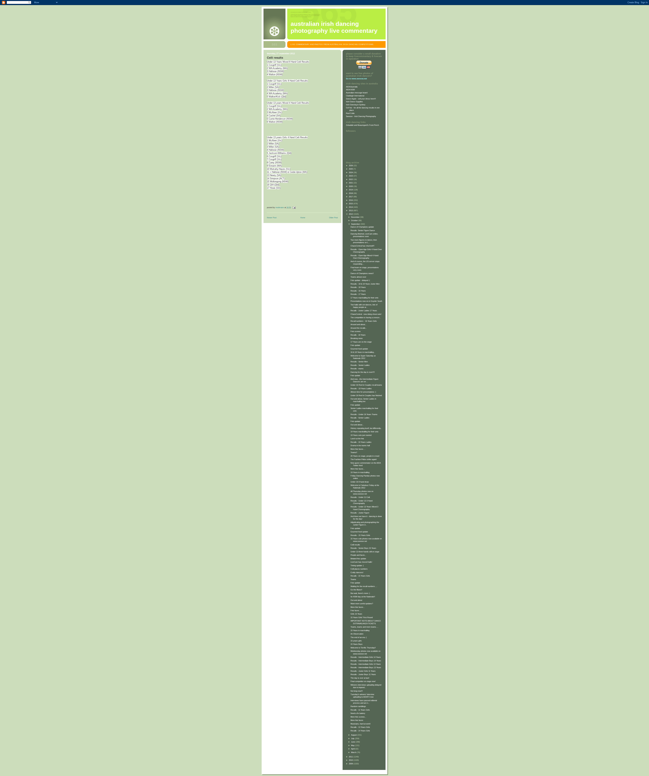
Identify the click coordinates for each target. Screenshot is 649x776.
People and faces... (358, 555)
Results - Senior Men (359, 362)
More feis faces (357, 720)
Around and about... (359, 324)
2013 (351, 210)
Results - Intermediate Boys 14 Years (366, 661)
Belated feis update (358, 559)
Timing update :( (357, 566)
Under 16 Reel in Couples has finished (366, 395)
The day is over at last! (360, 678)
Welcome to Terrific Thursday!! (363, 648)
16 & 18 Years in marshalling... (363, 352)
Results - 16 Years (358, 291)
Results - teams (357, 369)
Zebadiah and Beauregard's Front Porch (362, 125)
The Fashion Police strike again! (364, 459)
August (354, 735)
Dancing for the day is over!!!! (363, 372)
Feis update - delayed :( (360, 280)
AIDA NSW (350, 90)
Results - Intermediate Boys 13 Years (366, 667)
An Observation (357, 634)
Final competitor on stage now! (363, 681)
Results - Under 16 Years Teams (364, 414)
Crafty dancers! (357, 572)
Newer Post (272, 218)
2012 (351, 214)
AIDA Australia (351, 87)
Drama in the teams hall (360, 445)
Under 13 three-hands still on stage (365, 552)
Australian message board (356, 93)
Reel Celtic (350, 113)
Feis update (355, 345)
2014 (351, 207)
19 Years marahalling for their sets (364, 432)
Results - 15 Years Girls (360, 535)
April (353, 749)
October (354, 220)
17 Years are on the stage (361, 342)
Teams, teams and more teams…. (364, 627)
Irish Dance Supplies (354, 102)
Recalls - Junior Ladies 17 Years (364, 311)
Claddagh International (355, 96)
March (354, 752)
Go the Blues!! (356, 590)
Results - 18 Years (358, 287)
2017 (351, 197)
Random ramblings (358, 706)
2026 (351, 165)
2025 (351, 169)
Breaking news (357, 338)
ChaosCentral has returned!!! (362, 246)
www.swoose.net (359, 79)
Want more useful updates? (362, 604)
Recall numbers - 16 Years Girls (364, 321)
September (355, 224)
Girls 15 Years (356, 614)
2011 (351, 757)
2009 (351, 764)
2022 (351, 179)
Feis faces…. (356, 610)
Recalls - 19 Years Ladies (361, 442)
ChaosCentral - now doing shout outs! (366, 314)
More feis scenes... (358, 717)
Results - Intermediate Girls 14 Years (366, 657)
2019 (351, 190)
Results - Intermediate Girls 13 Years (366, 664)
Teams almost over (358, 277)
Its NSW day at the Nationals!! (363, 597)
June (353, 742)
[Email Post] (294, 207)
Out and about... (357, 425)
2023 (351, 176)
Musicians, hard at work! (361, 724)
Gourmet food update (359, 349)
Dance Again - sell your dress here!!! (361, 99)
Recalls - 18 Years (358, 335)
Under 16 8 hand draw (360, 482)
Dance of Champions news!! (362, 273)
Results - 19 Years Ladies (361, 388)
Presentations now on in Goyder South (366, 301)
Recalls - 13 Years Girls (360, 727)
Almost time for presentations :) (363, 392)
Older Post (333, 218)
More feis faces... (358, 469)
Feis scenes (356, 331)
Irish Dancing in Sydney (355, 105)
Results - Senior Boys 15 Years (363, 548)
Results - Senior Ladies (360, 365)
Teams (353, 579)
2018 (351, 193)
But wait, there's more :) (360, 593)
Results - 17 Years (358, 294)
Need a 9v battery (358, 713)
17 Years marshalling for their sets (364, 298)
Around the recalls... (359, 328)
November (355, 217)
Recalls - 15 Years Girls (360, 576)
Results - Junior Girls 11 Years (363, 671)
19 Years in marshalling (360, 472)
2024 (351, 172)
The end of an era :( (359, 637)
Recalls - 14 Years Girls (360, 731)
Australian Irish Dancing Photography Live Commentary (334, 27)
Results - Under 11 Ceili (360, 497)
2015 (351, 204)
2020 (351, 186)
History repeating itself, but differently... (366, 428)
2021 (351, 183)
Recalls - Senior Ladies (360, 418)
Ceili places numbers (359, 569)
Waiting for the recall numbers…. (364, 586)
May (353, 745)
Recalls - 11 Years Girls (360, 710)
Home (302, 218)
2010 (351, 760)
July (353, 738)
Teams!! (354, 452)
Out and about (356, 600)
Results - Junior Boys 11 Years (363, 674)
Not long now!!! (357, 691)
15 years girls (356, 641)
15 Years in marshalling (360, 630)
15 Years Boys (357, 644)
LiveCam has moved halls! (361, 562)
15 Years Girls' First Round (362, 617)
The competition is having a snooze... (366, 317)
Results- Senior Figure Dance (363, 230)
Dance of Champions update (362, 227)
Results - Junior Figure (360, 513)
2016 (351, 200)
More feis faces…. (358, 449)
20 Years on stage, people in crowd (365, 456)
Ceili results (355, 545)
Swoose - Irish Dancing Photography (361, 116)
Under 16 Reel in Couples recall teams (366, 385)
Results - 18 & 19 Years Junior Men (365, 284)
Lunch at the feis (357, 439)
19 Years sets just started (361, 435)
